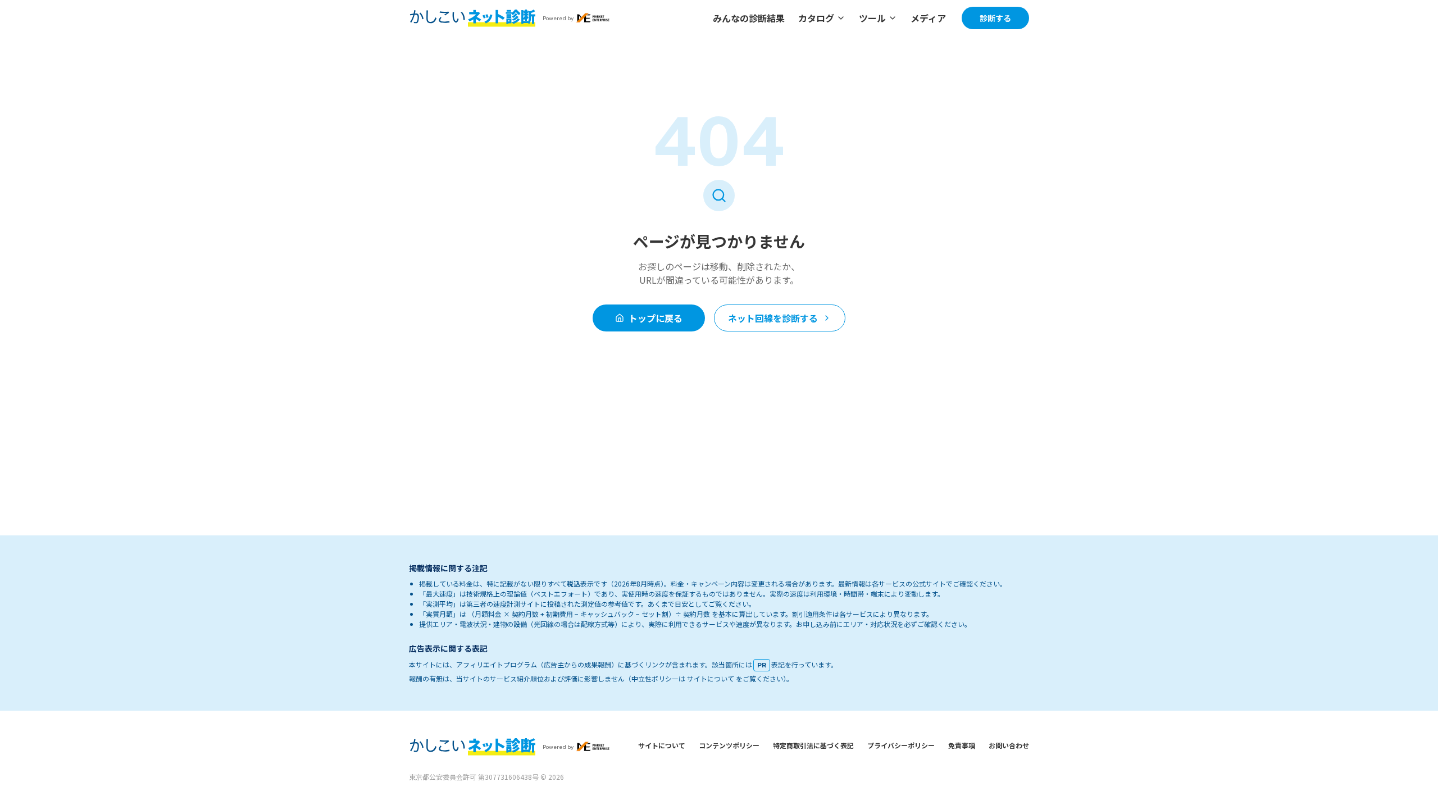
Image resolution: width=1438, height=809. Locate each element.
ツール (872, 18)
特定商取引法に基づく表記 (813, 745)
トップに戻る (655, 318)
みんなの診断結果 (749, 18)
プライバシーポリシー (901, 745)
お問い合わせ (1009, 745)
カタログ (816, 18)
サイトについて (661, 745)
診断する (995, 18)
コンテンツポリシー (729, 745)
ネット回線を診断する (773, 318)
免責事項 (961, 745)
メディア (928, 18)
